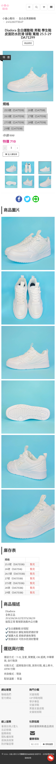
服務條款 (6, 733)
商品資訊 (28, 43)
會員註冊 (6, 726)
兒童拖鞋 (34, 694)
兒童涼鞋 (34, 704)
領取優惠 (49, 744)
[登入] (29, 7)
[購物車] (44, 7)
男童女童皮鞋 (36, 708)
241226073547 (14, 21)
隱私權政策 (7, 736)
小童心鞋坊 (8, 18)
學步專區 (34, 701)
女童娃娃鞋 (35, 712)
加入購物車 (12, 154)
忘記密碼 (6, 729)
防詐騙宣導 (7, 743)
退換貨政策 (7, 740)
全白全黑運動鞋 (27, 18)
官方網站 (6, 698)
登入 (15, 726)
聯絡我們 (6, 694)
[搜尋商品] (36, 7)
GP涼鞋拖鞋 (36, 698)
